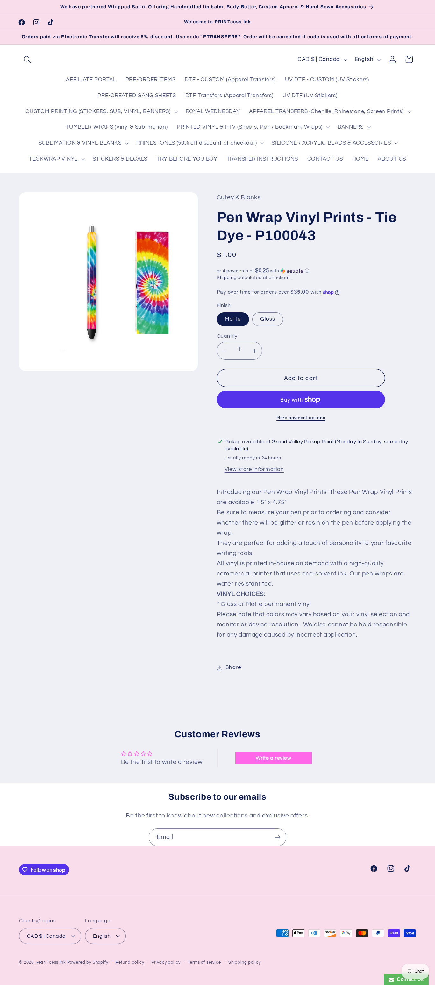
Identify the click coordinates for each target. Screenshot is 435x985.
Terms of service (204, 962)
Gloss (267, 319)
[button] (27, 59)
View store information (254, 470)
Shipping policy (244, 962)
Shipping (227, 277)
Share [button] (233, 668)
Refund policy (130, 962)
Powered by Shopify (87, 962)
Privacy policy (166, 962)
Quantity (227, 336)
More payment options (300, 417)
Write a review (273, 757)
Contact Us (409, 979)
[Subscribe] (277, 837)
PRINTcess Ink (51, 962)
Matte (233, 319)
